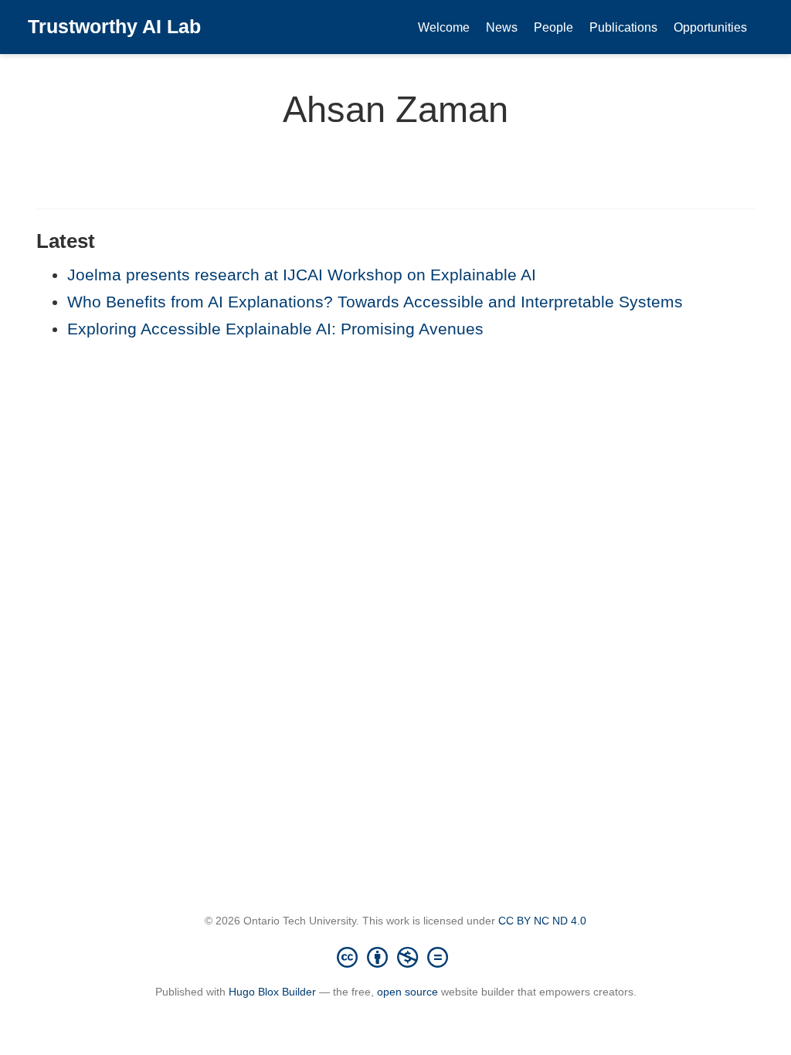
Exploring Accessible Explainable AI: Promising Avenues (275, 329)
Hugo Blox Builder (272, 991)
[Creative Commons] (395, 957)
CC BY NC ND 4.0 (542, 920)
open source (407, 991)
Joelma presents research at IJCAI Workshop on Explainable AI (301, 274)
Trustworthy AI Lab (114, 26)
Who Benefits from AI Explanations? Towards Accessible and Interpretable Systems (375, 301)
